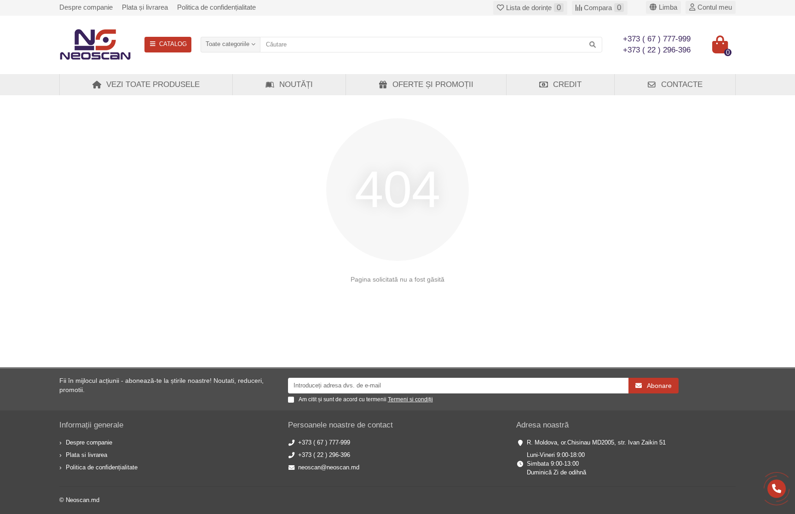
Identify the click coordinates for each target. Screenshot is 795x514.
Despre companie (86, 7)
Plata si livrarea (86, 454)
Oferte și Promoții (432, 84)
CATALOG (173, 43)
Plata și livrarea (145, 7)
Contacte (682, 84)
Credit (567, 84)
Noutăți (296, 84)
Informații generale (91, 425)
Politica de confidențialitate (216, 7)
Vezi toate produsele (153, 84)
